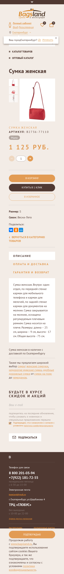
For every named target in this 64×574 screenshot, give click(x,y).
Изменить (47, 40)
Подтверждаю (32, 534)
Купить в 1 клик (32, 187)
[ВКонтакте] (11, 230)
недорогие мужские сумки (25, 370)
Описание (22, 256)
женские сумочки (37, 366)
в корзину (32, 178)
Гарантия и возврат (31, 272)
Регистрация (26, 27)
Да (39, 40)
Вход (15, 27)
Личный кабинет (22, 23)
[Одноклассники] (16, 230)
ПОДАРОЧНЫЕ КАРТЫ (44, 528)
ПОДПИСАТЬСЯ (27, 437)
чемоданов (20, 377)
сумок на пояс (43, 373)
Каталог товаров (22, 51)
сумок (21, 366)
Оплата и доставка (31, 264)
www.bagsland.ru (21, 544)
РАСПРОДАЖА (15, 528)
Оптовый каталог (23, 58)
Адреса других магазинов (20, 518)
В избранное (32, 196)
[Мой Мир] (21, 230)
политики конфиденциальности (38, 425)
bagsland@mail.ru (17, 494)
